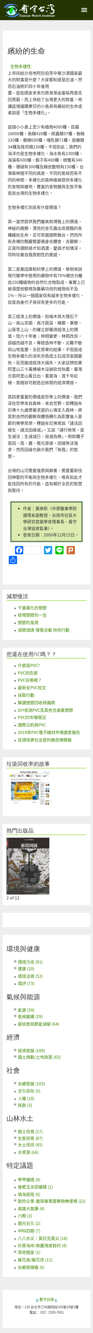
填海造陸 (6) (29, 1194)
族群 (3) (25, 1105)
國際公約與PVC (32, 725)
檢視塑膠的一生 (32, 615)
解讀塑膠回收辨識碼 (36, 702)
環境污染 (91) (30, 962)
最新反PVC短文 (32, 687)
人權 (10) (26, 1098)
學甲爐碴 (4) (29, 1179)
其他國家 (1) (29, 1252)
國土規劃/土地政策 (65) (39, 1057)
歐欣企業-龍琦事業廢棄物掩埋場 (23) (52, 1201)
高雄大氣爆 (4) (31, 1208)
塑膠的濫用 (28, 622)
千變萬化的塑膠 (32, 607)
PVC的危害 (28, 673)
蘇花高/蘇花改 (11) (35, 1259)
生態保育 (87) (30, 1138)
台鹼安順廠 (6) (31, 1267)
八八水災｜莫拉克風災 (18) (42, 1238)
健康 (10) (26, 968)
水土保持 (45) (30, 1144)
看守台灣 (46, 1299)
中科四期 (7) (29, 1231)
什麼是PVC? (29, 665)
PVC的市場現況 (32, 717)
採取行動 (26, 695)
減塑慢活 (17, 596)
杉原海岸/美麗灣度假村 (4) (42, 1245)
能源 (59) (26, 1010)
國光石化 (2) (29, 1223)
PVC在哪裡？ (30, 680)
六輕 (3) (25, 1216)
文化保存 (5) (29, 1091)
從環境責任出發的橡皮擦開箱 (45, 740)
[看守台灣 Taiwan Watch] (30, 15)
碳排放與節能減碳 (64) (38, 1024)
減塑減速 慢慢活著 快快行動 (43, 630)
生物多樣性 (20, 66)
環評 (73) (26, 983)
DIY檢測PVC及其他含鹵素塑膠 (45, 710)
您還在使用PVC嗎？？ (31, 654)
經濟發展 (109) (31, 1050)
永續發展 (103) (31, 1083)
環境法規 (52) (30, 976)
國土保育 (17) (30, 1131)
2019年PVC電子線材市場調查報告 (49, 732)
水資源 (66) (28, 1152)
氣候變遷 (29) (30, 1016)
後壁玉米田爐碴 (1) (35, 1187)
